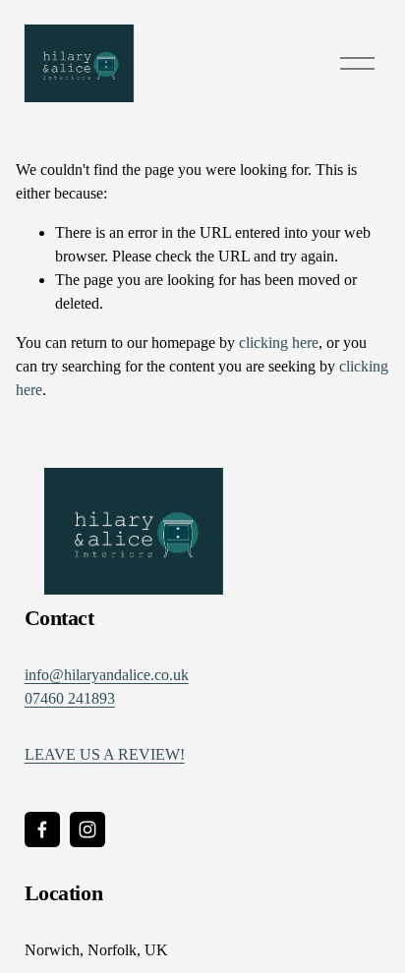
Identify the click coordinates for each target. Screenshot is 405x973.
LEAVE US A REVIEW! (105, 754)
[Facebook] (42, 829)
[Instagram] (87, 829)
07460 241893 (70, 698)
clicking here (278, 342)
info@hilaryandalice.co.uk (107, 674)
